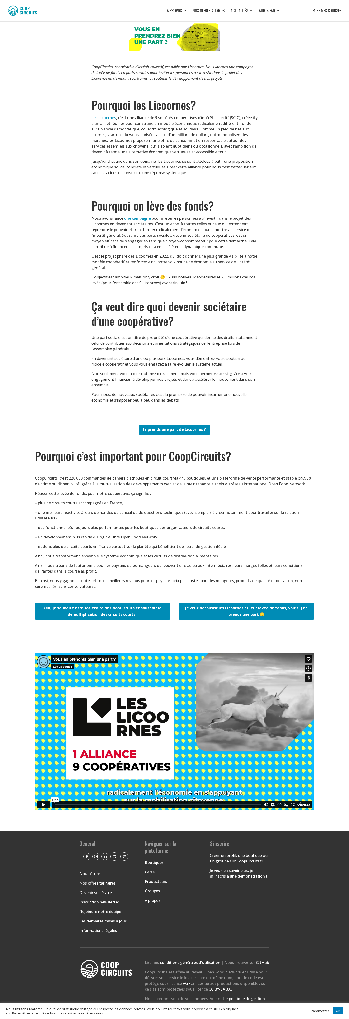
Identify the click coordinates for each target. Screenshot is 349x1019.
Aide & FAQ (267, 11)
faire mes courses (313, 11)
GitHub (262, 962)
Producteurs (156, 881)
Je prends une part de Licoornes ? (174, 429)
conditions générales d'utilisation (190, 962)
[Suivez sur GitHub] (114, 856)
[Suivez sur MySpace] (124, 856)
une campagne (137, 218)
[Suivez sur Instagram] (95, 856)
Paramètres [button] (320, 1011)
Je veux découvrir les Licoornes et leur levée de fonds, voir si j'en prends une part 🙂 (246, 611)
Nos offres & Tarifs (209, 11)
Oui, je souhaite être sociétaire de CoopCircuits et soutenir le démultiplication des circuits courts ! (102, 611)
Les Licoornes (103, 117)
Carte (150, 872)
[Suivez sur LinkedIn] (104, 856)
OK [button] (338, 1011)
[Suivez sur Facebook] (86, 856)
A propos (174, 11)
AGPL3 (189, 983)
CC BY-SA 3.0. (220, 989)
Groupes (152, 891)
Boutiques (154, 862)
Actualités (239, 11)
